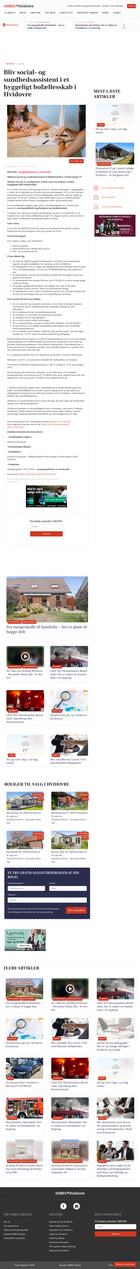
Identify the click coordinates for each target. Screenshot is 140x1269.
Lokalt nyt (66, 12)
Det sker (50, 12)
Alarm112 (9, 12)
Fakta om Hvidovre (58, 1234)
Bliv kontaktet (76, 910)
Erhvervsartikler (56, 1238)
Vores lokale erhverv (59, 1226)
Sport (105, 12)
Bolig (23, 12)
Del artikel (74, 161)
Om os (7, 1221)
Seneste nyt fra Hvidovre (61, 1221)
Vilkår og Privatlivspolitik (16, 1230)
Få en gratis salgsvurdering (62, 1246)
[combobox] (9, 900)
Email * (52, 883)
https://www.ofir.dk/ (61, 421)
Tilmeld (131, 6)
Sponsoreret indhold (59, 1250)
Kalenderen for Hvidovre (61, 1230)
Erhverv (36, 12)
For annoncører (11, 1226)
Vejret (117, 12)
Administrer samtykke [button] (14, 1238)
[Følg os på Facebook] (63, 1206)
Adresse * (12, 894)
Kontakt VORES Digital (14, 1234)
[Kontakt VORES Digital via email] (76, 1206)
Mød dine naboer (87, 12)
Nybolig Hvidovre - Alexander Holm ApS (23, 821)
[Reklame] (46, 496)
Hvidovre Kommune (59, 1242)
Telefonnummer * (16, 883)
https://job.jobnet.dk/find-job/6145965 (38, 474)
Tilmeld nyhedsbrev (125, 1264)
